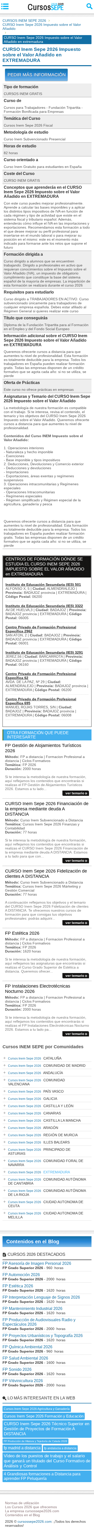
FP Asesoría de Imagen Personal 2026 (37, 1263)
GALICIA (32, 1099)
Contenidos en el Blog (32, 1241)
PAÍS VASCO (36, 1091)
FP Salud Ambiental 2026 (25, 1358)
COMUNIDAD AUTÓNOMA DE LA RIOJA (47, 1193)
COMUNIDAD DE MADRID (46, 1066)
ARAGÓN (33, 1128)
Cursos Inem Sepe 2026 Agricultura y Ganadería (37, 1409)
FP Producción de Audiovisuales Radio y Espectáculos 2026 (39, 1322)
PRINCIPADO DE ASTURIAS (39, 1152)
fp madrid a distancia (22, 1448)
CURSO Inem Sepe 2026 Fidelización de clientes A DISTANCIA (46, 874)
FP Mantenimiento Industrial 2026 (32, 1308)
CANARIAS (34, 1113)
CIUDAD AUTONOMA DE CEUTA (45, 1204)
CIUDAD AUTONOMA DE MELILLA (45, 1215)
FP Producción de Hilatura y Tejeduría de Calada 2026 (35, 1441)
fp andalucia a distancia (60, 1448)
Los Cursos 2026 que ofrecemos (31, 1507)
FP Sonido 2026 (17, 1369)
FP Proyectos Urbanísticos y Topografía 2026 (43, 1335)
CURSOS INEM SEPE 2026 (24, 21)
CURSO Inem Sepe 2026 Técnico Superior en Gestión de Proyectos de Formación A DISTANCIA (46, 1428)
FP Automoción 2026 (21, 1275)
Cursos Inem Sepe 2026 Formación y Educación (43, 1416)
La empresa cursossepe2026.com (32, 1511)
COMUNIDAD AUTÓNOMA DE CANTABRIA (47, 1181)
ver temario (74, 793)
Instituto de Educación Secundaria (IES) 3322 (44, 606)
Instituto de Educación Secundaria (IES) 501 (43, 585)
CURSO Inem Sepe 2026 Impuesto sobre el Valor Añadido (42, 27)
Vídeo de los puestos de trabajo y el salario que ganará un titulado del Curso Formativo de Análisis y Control (47, 1461)
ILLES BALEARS (39, 1142)
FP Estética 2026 (22, 933)
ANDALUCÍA (35, 1073)
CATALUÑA (34, 1058)
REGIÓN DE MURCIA (43, 1135)
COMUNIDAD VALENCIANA (36, 1082)
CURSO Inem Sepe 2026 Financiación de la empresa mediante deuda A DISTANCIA (46, 809)
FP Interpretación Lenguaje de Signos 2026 (41, 1297)
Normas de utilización (22, 1503)
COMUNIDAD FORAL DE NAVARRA (45, 1163)
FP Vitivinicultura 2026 (23, 1381)
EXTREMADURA (39, 1172)
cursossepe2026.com (35, 1521)
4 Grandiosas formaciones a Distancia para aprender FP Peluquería (42, 1476)
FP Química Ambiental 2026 (27, 1347)
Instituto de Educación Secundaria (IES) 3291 (44, 652)
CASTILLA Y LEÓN (40, 1106)
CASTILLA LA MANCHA (44, 1120)
